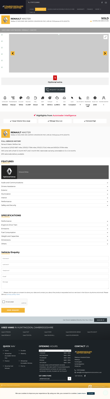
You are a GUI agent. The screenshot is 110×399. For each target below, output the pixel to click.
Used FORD (47, 332)
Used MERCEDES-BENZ (73, 332)
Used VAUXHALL (49, 335)
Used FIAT (26, 332)
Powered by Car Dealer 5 (99, 386)
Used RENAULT (6, 335)
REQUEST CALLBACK (57, 90)
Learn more (81, 393)
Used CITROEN (6, 332)
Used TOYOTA (27, 335)
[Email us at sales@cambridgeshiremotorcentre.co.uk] (105, 2)
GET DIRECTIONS (45, 376)
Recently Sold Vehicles (9, 367)
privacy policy (17, 385)
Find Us (23, 366)
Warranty (80, 9)
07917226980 (35, 2)
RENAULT (25, 30)
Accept (90, 393)
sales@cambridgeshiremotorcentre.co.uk (88, 372)
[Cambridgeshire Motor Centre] (83, 354)
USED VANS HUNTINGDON (11, 30)
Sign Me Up (100, 320)
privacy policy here (13, 294)
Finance (90, 9)
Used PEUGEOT (92, 332)
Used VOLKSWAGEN (72, 335)
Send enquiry (13, 310)
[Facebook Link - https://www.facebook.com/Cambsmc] (101, 2)
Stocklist (39, 9)
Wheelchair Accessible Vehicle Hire (60, 9)
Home (32, 9)
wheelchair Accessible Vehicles (26, 362)
